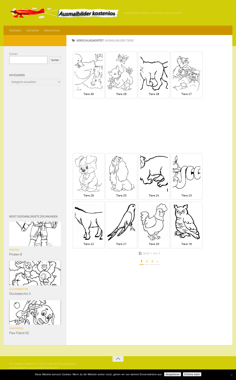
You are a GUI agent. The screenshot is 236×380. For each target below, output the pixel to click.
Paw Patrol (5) (19, 333)
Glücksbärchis (18, 289)
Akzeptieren (173, 374)
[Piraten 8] (35, 234)
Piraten (14, 249)
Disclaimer (32, 30)
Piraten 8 (15, 254)
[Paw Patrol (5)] (35, 312)
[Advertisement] (152, 126)
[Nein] (231, 375)
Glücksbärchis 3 (20, 294)
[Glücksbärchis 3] (35, 273)
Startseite (15, 30)
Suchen (13, 54)
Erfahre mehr (192, 374)
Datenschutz (52, 30)
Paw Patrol (16, 328)
